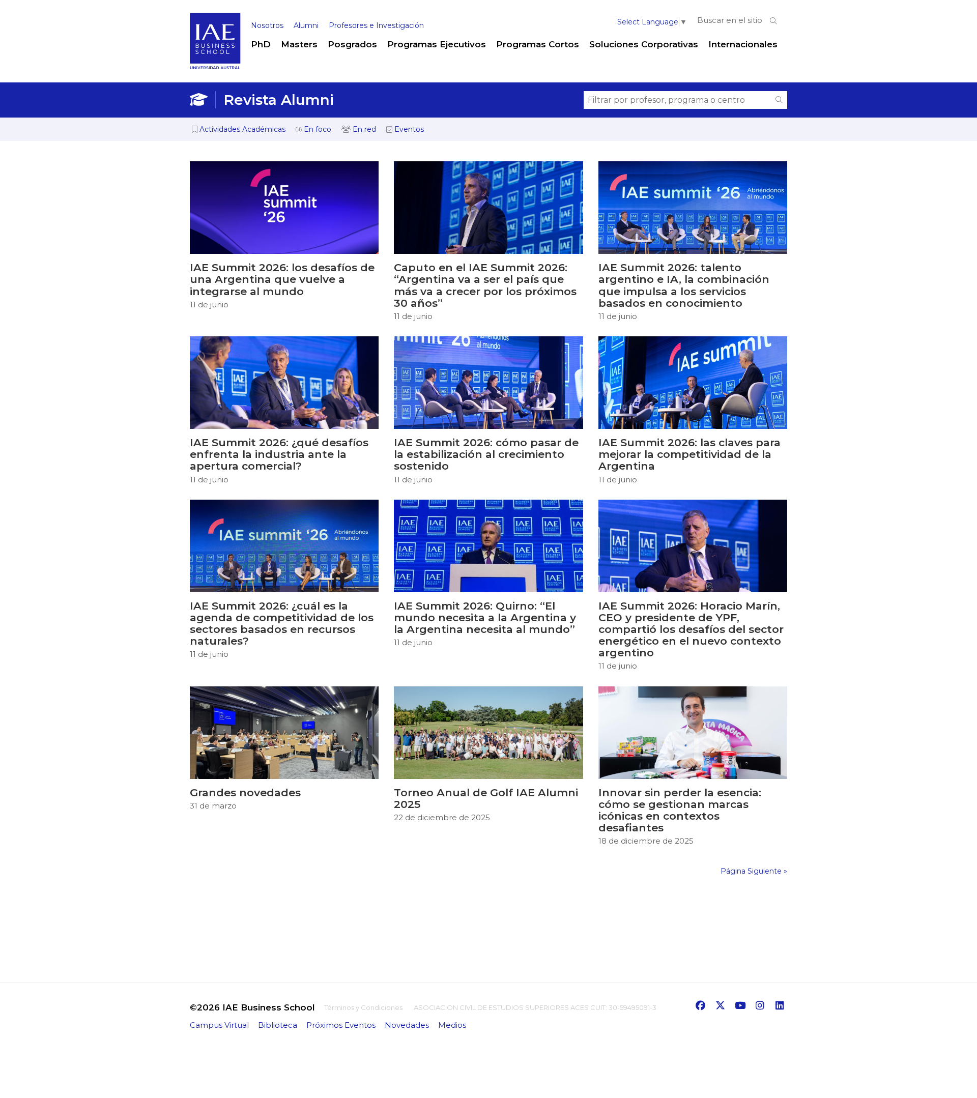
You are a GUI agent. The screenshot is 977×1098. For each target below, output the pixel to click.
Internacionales (743, 44)
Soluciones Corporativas (643, 44)
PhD (261, 44)
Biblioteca (277, 1025)
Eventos (408, 129)
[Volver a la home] (215, 67)
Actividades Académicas (241, 129)
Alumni (306, 25)
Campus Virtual (219, 1025)
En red (363, 129)
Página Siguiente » (754, 871)
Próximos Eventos (341, 1025)
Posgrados (352, 44)
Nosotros (267, 25)
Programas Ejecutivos (436, 44)
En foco (316, 129)
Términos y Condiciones (363, 1007)
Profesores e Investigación (376, 25)
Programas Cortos (537, 44)
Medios (452, 1025)
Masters (299, 44)
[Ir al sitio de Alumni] (203, 99)
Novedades (407, 1025)
